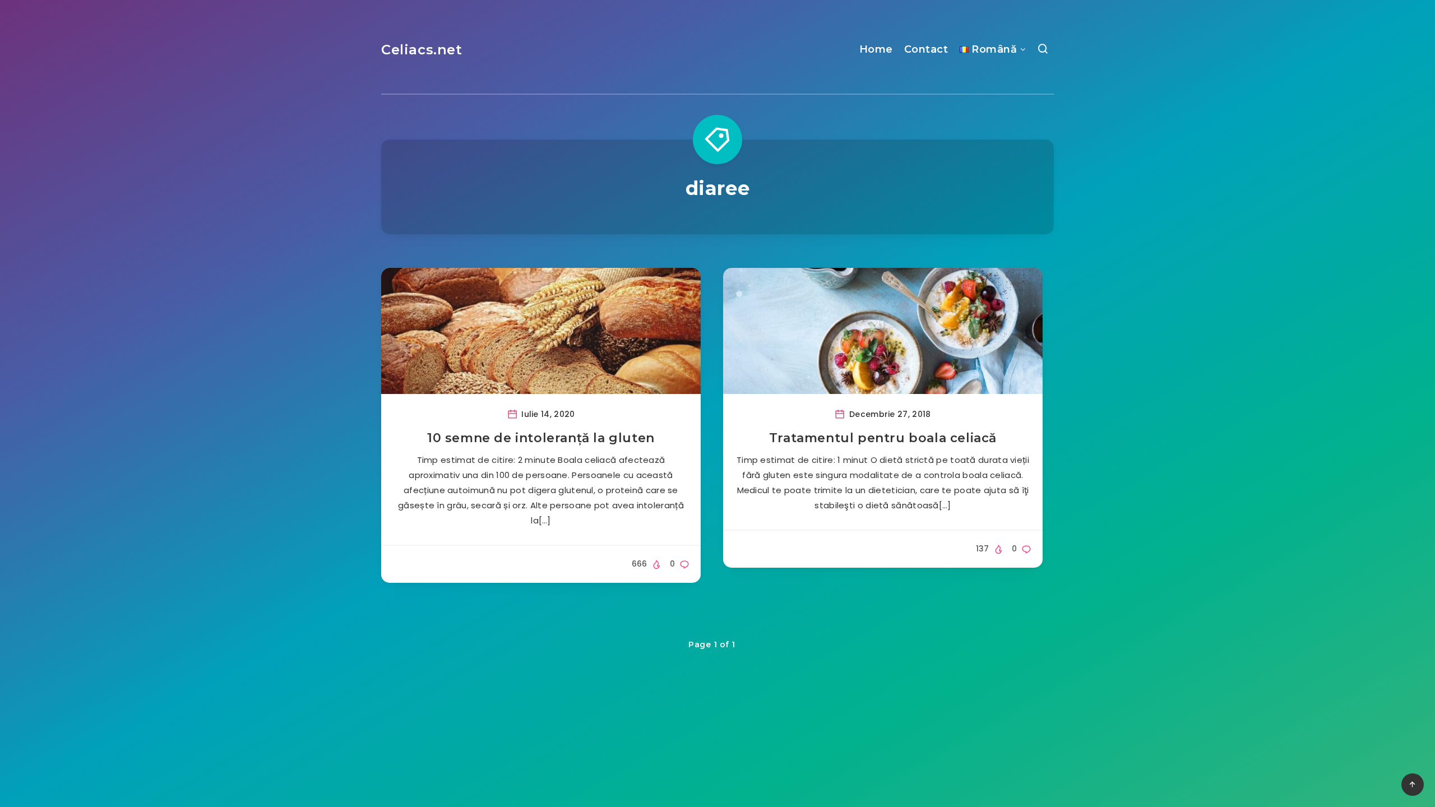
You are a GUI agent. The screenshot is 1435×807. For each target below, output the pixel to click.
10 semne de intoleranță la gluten (541, 438)
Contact (926, 49)
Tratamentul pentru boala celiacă (883, 438)
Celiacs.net (421, 49)
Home (876, 49)
